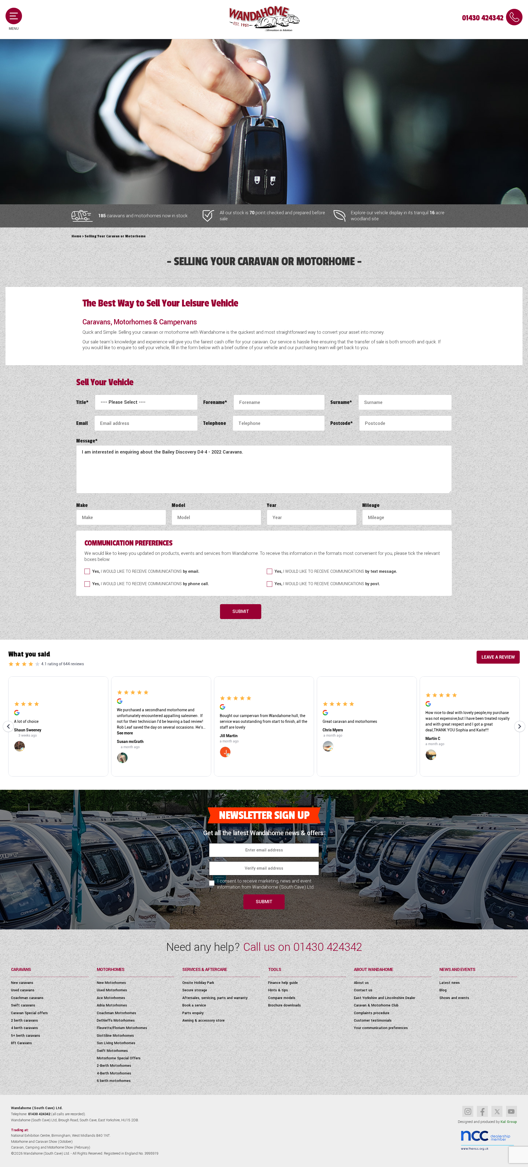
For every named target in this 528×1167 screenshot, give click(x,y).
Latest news (449, 982)
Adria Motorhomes (112, 1005)
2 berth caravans (24, 1020)
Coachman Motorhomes (116, 1013)
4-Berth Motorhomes (114, 1073)
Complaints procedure (371, 1013)
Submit (240, 611)
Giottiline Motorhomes (115, 1035)
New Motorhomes (111, 982)
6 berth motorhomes (114, 1080)
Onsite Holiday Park (198, 982)
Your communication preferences (381, 1027)
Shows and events (454, 997)
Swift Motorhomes (112, 1050)
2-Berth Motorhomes (114, 1065)
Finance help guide (283, 982)
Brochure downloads (284, 1005)
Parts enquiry (193, 1013)
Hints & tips (278, 990)
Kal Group (509, 1121)
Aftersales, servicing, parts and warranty (215, 997)
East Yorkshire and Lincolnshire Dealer (384, 997)
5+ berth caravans (25, 1035)
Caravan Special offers (29, 1013)
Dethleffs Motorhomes (116, 1020)
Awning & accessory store (203, 1020)
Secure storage (194, 990)
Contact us (363, 990)
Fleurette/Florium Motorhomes (122, 1027)
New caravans (22, 982)
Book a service (194, 1005)
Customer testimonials (373, 1020)
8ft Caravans (21, 1043)
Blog (443, 990)
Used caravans (22, 990)
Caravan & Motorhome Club (376, 1005)
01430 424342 (482, 18)
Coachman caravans (27, 997)
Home (76, 236)
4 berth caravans (24, 1027)
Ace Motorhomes (111, 997)
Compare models (281, 997)
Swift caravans (23, 1005)
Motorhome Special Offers (119, 1058)
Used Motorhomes (112, 990)
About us (361, 982)
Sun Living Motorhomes (116, 1043)
